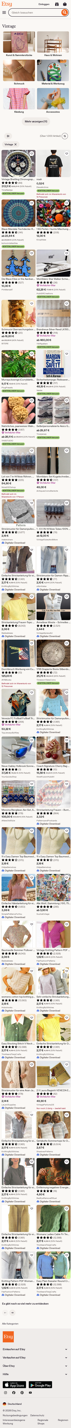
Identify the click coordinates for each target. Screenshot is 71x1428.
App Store (14, 1384)
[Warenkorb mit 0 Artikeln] (65, 4)
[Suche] (64, 12)
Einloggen (44, 4)
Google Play (40, 1384)
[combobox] (34, 12)
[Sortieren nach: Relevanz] (65, 136)
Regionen (63, 1420)
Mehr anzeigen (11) (36, 121)
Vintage (9, 144)
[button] (12, 1404)
